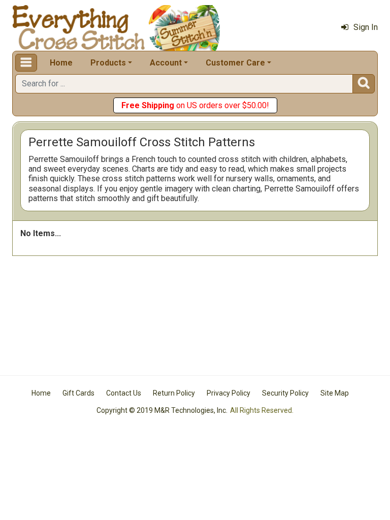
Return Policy (174, 393)
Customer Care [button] (235, 63)
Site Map (334, 393)
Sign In (365, 27)
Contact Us (123, 393)
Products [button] (108, 63)
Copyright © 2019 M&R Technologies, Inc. (162, 410)
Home (61, 63)
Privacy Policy (228, 393)
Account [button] (166, 63)
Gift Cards (78, 393)
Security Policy (285, 393)
